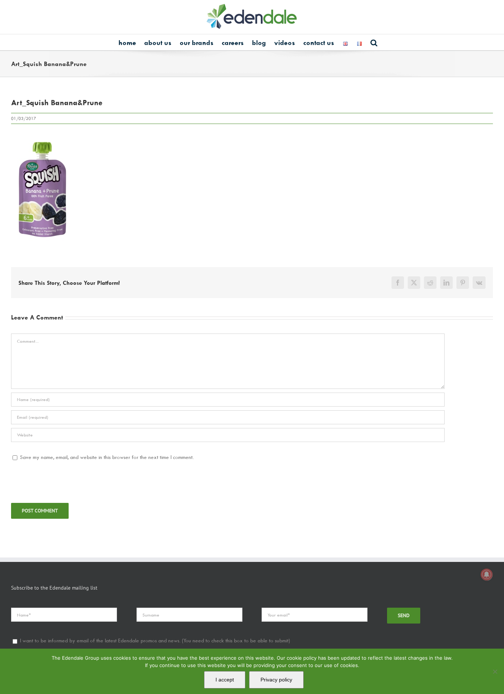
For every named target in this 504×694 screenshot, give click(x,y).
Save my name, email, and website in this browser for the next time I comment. (107, 457)
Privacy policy (276, 680)
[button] (373, 42)
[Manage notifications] (487, 574)
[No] (494, 671)
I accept (224, 680)
